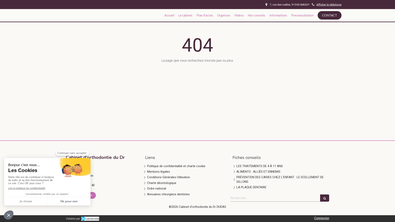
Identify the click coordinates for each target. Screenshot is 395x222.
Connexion (321, 218)
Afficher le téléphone (329, 4)
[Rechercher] (324, 198)
